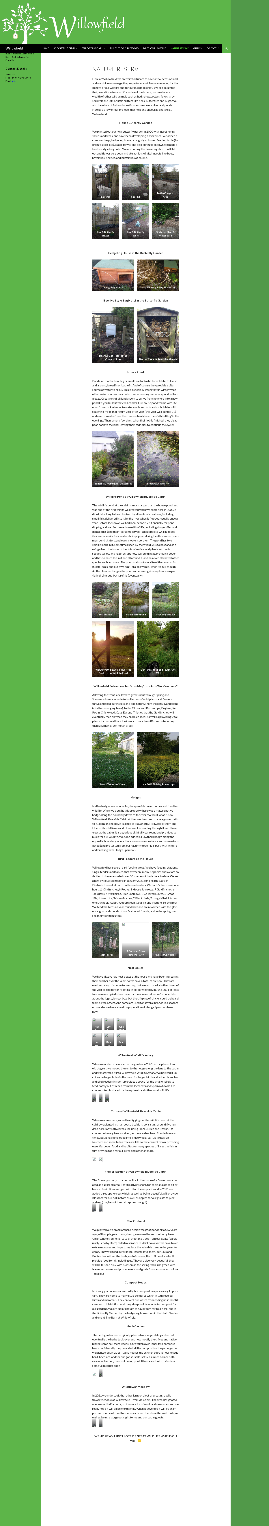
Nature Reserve (179, 48)
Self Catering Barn (92, 48)
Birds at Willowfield (154, 48)
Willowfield (14, 48)
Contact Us (213, 48)
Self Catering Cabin (64, 48)
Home (46, 48)
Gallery (197, 48)
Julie (13, 81)
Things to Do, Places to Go (124, 48)
